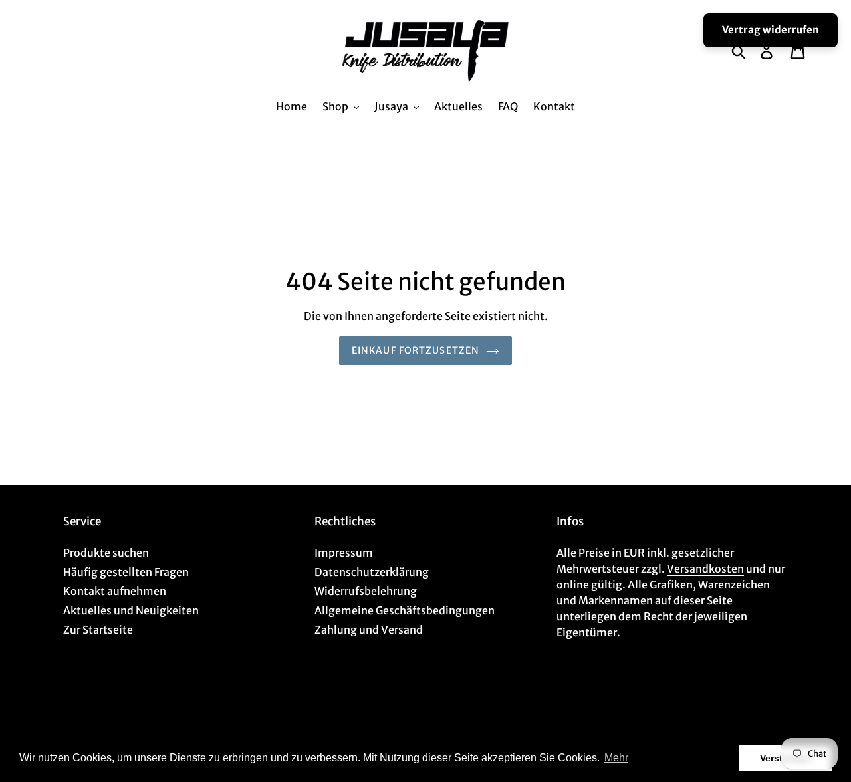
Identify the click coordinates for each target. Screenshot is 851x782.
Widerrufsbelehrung (365, 591)
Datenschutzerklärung (371, 572)
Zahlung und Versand (368, 629)
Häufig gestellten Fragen (126, 572)
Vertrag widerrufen (770, 29)
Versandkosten (705, 568)
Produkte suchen (106, 552)
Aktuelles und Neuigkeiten (131, 610)
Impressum (343, 552)
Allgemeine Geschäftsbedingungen (404, 610)
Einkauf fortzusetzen (415, 350)
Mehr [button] (616, 757)
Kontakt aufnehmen (114, 591)
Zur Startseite (98, 629)
